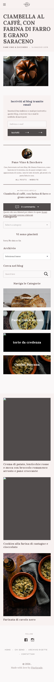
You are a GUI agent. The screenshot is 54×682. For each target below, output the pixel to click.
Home (8, 650)
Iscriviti (15, 132)
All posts (21, 180)
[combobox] (27, 225)
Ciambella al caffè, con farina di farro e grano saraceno (27, 195)
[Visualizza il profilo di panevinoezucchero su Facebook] (26, 640)
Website (34, 180)
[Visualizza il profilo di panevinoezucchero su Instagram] (32, 640)
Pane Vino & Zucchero (15, 47)
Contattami (28, 654)
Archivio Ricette (37, 650)
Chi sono (19, 650)
